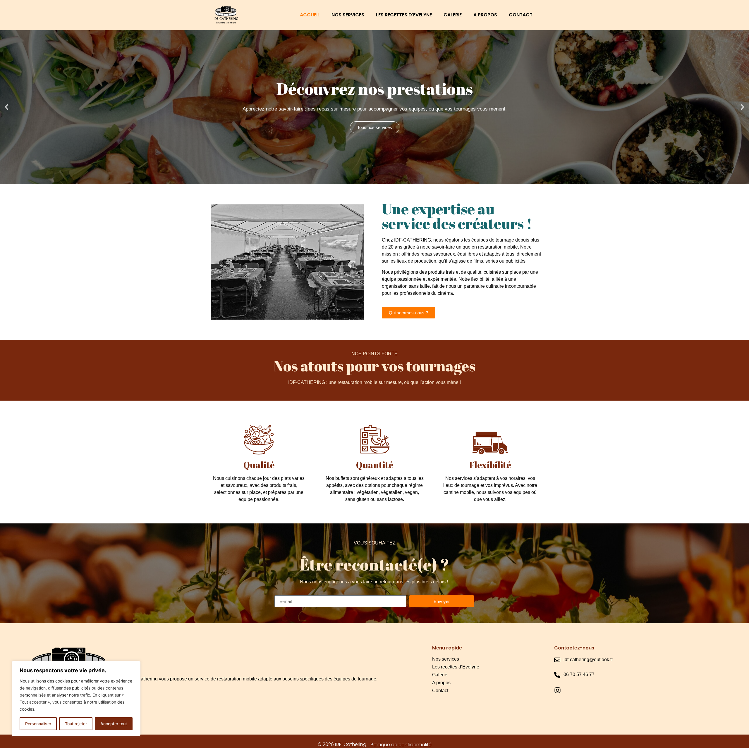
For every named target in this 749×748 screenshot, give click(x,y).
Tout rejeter (76, 723)
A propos (485, 14)
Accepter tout (113, 723)
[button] (369, 180)
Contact (520, 14)
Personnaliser (38, 723)
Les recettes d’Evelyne (404, 14)
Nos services (347, 14)
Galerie (453, 14)
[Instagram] (557, 690)
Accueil (310, 14)
